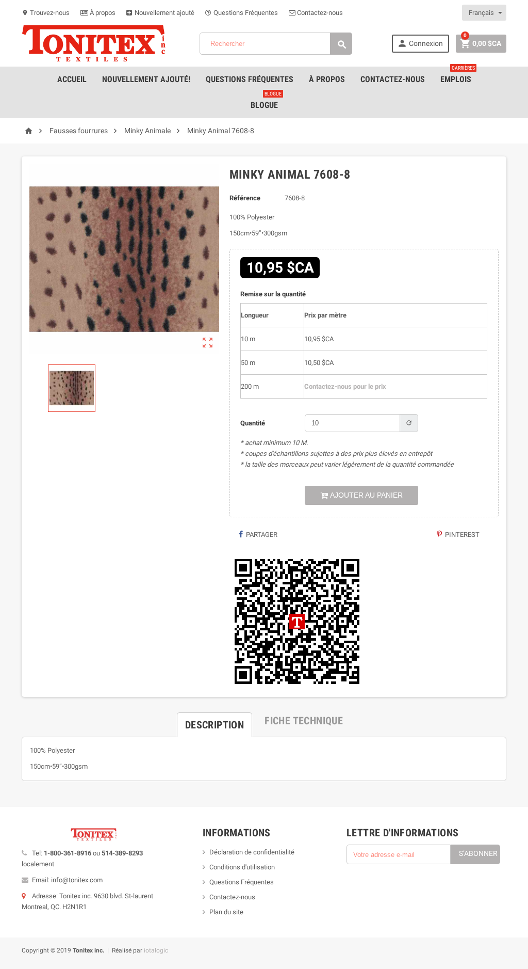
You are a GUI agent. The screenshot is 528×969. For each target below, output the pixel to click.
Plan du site (226, 912)
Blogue (266, 101)
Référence (244, 198)
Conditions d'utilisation (242, 867)
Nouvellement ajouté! (146, 79)
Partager (260, 534)
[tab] (214, 720)
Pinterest (461, 534)
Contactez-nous (319, 13)
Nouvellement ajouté (163, 13)
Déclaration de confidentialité (251, 852)
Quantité (252, 423)
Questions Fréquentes (245, 13)
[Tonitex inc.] (94, 43)
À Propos (327, 79)
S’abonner (478, 853)
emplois (457, 75)
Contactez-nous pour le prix (345, 386)
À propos (102, 13)
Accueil (72, 79)
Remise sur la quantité (273, 294)
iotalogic (156, 950)
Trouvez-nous (46, 13)
